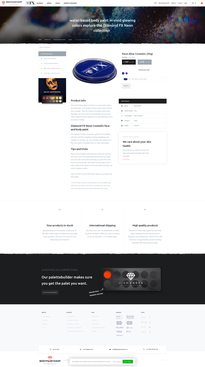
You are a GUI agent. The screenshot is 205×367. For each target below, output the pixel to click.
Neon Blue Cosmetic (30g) (138, 79)
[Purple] (126, 73)
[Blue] (123, 73)
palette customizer (70, 3)
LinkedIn (143, 331)
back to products (45, 47)
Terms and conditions (98, 327)
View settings (116, 361)
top (163, 360)
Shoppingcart (47, 316)
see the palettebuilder (50, 292)
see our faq (126, 159)
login (185, 3)
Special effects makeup (74, 327)
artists (49, 3)
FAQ (155, 3)
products (40, 3)
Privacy (94, 331)
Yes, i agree (128, 361)
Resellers (95, 316)
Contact (180, 3)
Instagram (144, 322)
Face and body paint (73, 320)
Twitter (143, 327)
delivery (173, 3)
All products (71, 316)
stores (57, 3)
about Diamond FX (163, 3)
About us (45, 320)
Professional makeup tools (76, 331)
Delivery (94, 320)
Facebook (143, 317)
